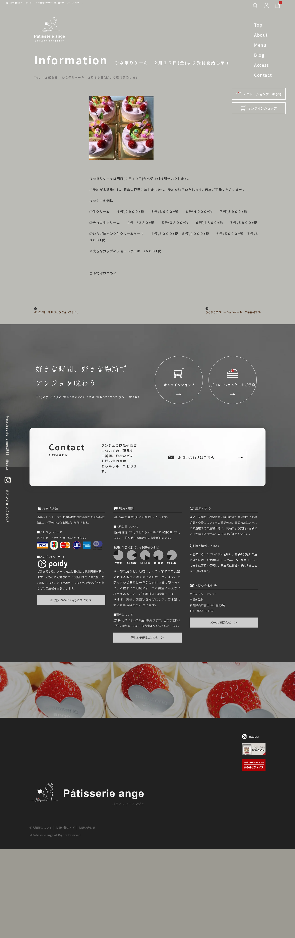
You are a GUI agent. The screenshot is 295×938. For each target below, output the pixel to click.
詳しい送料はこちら (147, 637)
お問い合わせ (86, 828)
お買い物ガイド (65, 828)
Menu (260, 45)
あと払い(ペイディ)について (71, 600)
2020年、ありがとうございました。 (58, 312)
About (261, 35)
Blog (259, 55)
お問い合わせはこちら (196, 457)
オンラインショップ (262, 108)
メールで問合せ (224, 622)
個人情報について (41, 828)
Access (261, 65)
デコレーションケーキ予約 (262, 94)
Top (258, 25)
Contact (263, 75)
